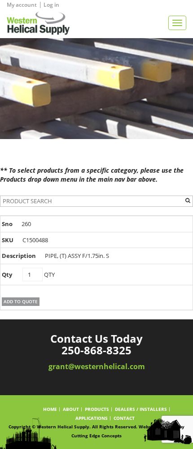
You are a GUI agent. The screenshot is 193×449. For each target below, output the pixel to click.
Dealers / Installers (141, 409)
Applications (91, 418)
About (71, 409)
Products (97, 409)
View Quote (171, 5)
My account (22, 5)
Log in (51, 5)
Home (50, 409)
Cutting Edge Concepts (96, 435)
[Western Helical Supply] (35, 22)
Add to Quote (21, 301)
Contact (124, 418)
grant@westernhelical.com (96, 367)
